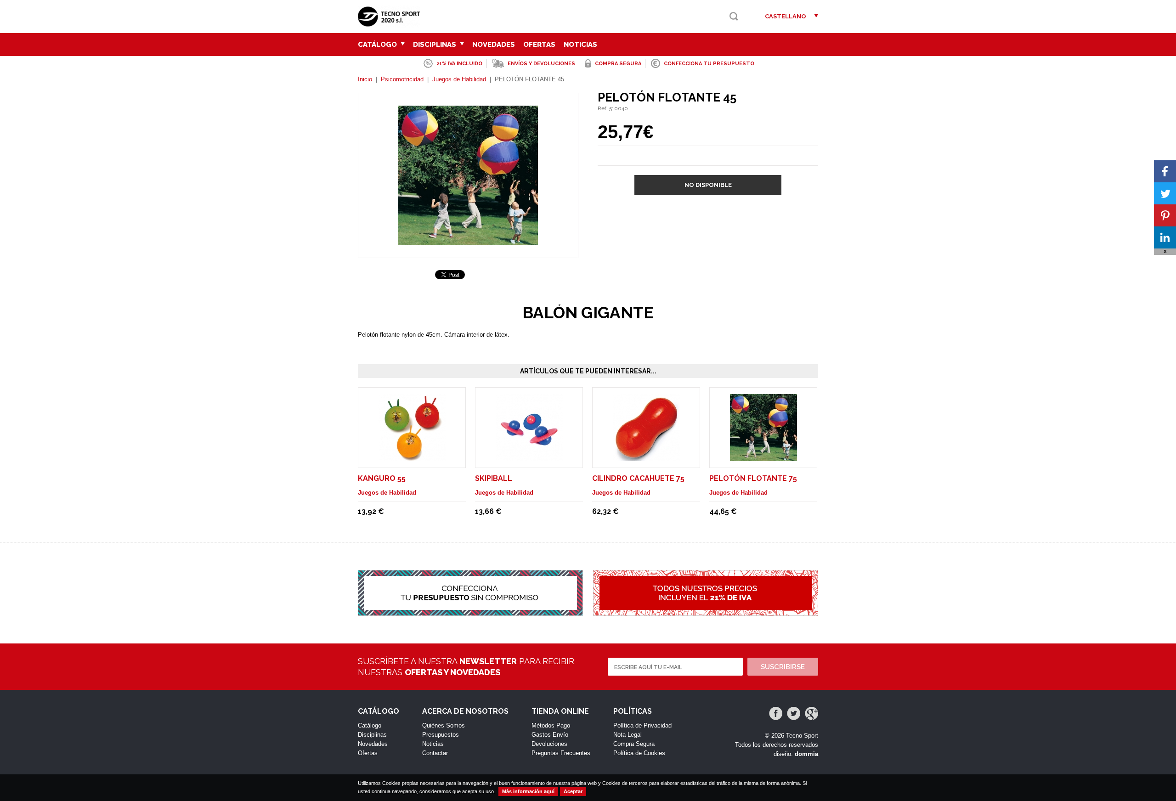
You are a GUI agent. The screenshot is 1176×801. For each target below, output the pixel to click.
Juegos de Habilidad (459, 79)
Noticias (580, 44)
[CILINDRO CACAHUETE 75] (646, 456)
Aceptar (573, 791)
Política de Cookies (639, 753)
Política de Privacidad (642, 725)
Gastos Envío (549, 734)
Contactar (435, 753)
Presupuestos (440, 734)
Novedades (493, 44)
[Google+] (811, 713)
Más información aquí (528, 791)
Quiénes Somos (443, 725)
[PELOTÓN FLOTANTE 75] (763, 456)
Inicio (365, 79)
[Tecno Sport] (391, 23)
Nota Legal (627, 734)
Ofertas (539, 44)
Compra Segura (634, 743)
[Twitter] (793, 713)
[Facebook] (775, 713)
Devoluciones (549, 743)
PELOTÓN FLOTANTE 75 (753, 478)
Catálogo (378, 44)
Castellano (785, 16)
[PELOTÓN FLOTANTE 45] (468, 240)
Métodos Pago (550, 725)
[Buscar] (733, 16)
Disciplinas (435, 44)
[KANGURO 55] (412, 456)
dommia (806, 753)
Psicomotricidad (402, 79)
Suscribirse (783, 667)
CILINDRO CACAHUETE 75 (638, 478)
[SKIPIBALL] (529, 456)
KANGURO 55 (382, 478)
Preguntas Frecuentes (560, 753)
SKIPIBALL (493, 478)
